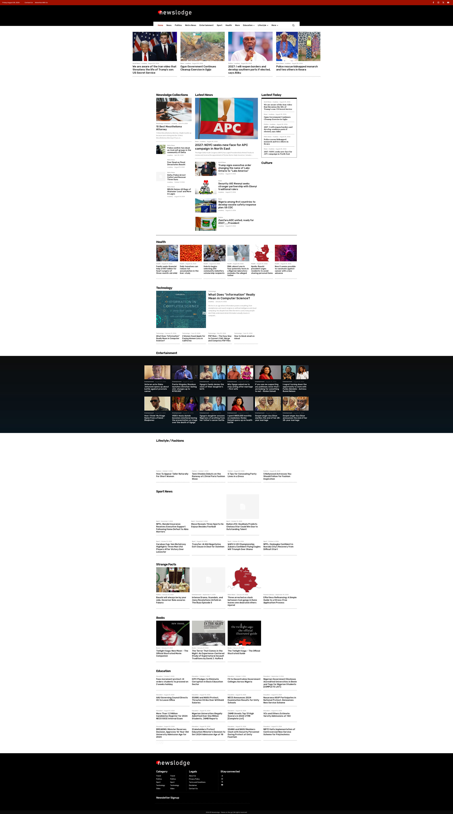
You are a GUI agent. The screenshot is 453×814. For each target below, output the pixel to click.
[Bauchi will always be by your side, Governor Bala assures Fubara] (173, 579)
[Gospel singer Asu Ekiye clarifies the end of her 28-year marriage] (268, 404)
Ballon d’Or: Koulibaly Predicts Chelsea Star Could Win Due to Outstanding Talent (242, 526)
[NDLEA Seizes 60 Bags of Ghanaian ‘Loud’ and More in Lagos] (160, 190)
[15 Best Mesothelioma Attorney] (174, 109)
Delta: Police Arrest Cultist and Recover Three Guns (176, 177)
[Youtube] (448, 2)
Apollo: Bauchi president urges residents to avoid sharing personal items (262, 269)
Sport (158, 521)
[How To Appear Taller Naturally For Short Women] (173, 456)
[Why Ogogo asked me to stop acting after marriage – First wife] (240, 372)
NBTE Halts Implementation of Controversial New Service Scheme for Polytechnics (279, 732)
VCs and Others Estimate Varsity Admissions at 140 (277, 714)
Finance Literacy (268, 594)
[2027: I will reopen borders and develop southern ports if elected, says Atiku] (250, 46)
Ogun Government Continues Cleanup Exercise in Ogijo (198, 68)
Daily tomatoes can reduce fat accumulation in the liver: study (189, 269)
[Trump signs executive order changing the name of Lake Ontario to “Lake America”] (205, 169)
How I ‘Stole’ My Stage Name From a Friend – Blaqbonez (154, 418)
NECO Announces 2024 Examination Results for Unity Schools (243, 700)
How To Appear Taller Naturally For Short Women (172, 475)
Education (159, 676)
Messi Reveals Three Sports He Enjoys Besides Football (207, 525)
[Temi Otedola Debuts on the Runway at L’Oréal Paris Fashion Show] (208, 456)
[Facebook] (433, 2)
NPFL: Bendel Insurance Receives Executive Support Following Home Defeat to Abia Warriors (172, 528)
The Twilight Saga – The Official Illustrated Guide (244, 652)
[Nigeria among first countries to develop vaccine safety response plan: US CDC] (205, 205)
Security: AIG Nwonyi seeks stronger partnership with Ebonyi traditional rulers (237, 186)
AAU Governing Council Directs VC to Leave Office (172, 698)
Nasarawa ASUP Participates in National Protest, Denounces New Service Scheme (279, 700)
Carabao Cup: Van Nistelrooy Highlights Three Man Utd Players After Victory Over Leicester (171, 548)
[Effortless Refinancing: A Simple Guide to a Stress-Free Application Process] (280, 579)
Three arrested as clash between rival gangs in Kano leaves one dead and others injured (242, 601)
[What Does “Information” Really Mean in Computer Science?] (181, 309)
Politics (230, 63)
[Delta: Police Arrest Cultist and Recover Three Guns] (160, 176)
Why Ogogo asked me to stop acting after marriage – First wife (240, 386)
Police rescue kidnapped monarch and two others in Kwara (297, 68)
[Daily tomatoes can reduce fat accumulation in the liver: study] (191, 253)
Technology (212, 291)
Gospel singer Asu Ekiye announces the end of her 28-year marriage (295, 418)
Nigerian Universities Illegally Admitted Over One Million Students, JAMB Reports (207, 716)
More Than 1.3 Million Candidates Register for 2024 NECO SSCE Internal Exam (172, 716)
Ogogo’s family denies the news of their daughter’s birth (212, 386)
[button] (293, 25)
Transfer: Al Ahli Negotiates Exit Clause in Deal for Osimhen (208, 545)
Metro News (280, 63)
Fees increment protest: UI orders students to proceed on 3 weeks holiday (172, 681)
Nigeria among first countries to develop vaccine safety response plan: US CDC (237, 204)
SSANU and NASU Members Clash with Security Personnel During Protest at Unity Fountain (243, 733)
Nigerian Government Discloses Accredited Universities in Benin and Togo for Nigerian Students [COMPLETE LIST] (280, 683)
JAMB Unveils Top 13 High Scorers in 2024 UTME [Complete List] (241, 716)
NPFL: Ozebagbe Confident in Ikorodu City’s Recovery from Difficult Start (278, 547)
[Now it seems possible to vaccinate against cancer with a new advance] (286, 253)
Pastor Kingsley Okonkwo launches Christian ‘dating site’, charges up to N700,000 (184, 387)
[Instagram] (438, 2)
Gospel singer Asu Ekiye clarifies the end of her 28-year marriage (267, 418)
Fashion (158, 471)
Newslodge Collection (163, 123)
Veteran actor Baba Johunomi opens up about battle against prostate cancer (156, 387)
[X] (443, 2)
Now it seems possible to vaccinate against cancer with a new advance (285, 269)
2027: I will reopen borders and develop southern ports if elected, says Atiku (249, 69)
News (182, 63)
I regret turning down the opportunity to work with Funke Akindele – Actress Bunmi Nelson (295, 387)
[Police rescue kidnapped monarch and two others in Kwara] (298, 46)
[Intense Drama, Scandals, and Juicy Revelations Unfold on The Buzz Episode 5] (208, 579)
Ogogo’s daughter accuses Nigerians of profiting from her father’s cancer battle (212, 418)
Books (158, 648)
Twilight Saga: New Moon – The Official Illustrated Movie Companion (172, 653)
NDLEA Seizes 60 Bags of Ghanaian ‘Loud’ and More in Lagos (179, 191)
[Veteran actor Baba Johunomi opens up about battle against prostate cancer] (157, 372)
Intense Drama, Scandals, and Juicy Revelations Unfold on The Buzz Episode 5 (207, 600)
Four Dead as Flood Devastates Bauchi (176, 163)
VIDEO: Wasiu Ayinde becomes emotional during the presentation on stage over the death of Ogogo (184, 419)
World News (136, 63)
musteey (144, 63)
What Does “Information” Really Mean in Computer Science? (231, 296)
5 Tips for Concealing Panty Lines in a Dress (242, 475)
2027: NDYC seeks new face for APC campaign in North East (221, 146)
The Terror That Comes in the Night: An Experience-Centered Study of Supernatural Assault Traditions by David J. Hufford (208, 655)
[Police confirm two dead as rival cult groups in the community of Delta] (160, 149)
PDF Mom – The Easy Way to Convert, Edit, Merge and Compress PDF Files (219, 338)
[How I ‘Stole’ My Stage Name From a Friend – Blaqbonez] (157, 404)
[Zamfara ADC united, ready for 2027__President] (205, 224)
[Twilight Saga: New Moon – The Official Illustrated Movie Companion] (173, 633)
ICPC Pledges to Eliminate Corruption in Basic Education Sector (207, 681)
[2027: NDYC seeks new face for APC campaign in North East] (226, 118)
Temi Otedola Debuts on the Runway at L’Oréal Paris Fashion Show (208, 476)
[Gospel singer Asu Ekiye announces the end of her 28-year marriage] (296, 404)
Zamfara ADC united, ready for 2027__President (236, 221)
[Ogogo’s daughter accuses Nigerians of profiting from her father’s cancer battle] (213, 404)
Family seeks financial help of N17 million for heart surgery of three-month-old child (166, 269)
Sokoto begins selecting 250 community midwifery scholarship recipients (214, 269)
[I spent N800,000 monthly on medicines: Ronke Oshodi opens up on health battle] (240, 404)
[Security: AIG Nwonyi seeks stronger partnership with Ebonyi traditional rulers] (205, 187)
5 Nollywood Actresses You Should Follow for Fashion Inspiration (277, 476)
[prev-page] (157, 742)
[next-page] (161, 742)
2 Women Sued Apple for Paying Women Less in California (193, 338)
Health (158, 263)
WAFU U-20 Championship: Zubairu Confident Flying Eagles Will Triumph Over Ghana (244, 547)
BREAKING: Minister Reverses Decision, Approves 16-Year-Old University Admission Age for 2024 (172, 733)
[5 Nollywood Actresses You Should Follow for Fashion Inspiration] (280, 456)
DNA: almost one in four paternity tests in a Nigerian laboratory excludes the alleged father (238, 271)
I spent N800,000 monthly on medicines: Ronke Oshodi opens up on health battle (239, 419)
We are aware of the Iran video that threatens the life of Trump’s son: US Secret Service (154, 69)
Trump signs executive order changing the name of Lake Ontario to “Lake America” (234, 168)
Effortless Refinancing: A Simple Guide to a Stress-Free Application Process (280, 600)
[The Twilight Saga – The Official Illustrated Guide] (244, 633)
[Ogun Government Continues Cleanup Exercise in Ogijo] (202, 46)
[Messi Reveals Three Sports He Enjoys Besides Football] (207, 506)
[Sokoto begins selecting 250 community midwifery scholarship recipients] (215, 253)
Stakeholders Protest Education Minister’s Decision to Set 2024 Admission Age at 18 (208, 732)
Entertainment (149, 381)
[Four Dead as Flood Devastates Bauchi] (160, 163)
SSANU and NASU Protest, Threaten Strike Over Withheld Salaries (208, 700)
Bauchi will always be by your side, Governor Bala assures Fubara (171, 600)
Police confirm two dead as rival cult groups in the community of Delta (179, 150)
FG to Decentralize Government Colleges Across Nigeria (244, 680)
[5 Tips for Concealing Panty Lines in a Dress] (244, 456)
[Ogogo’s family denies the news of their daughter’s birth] (213, 372)
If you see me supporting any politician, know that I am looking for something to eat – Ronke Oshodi (267, 387)
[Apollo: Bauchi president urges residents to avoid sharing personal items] (262, 253)
